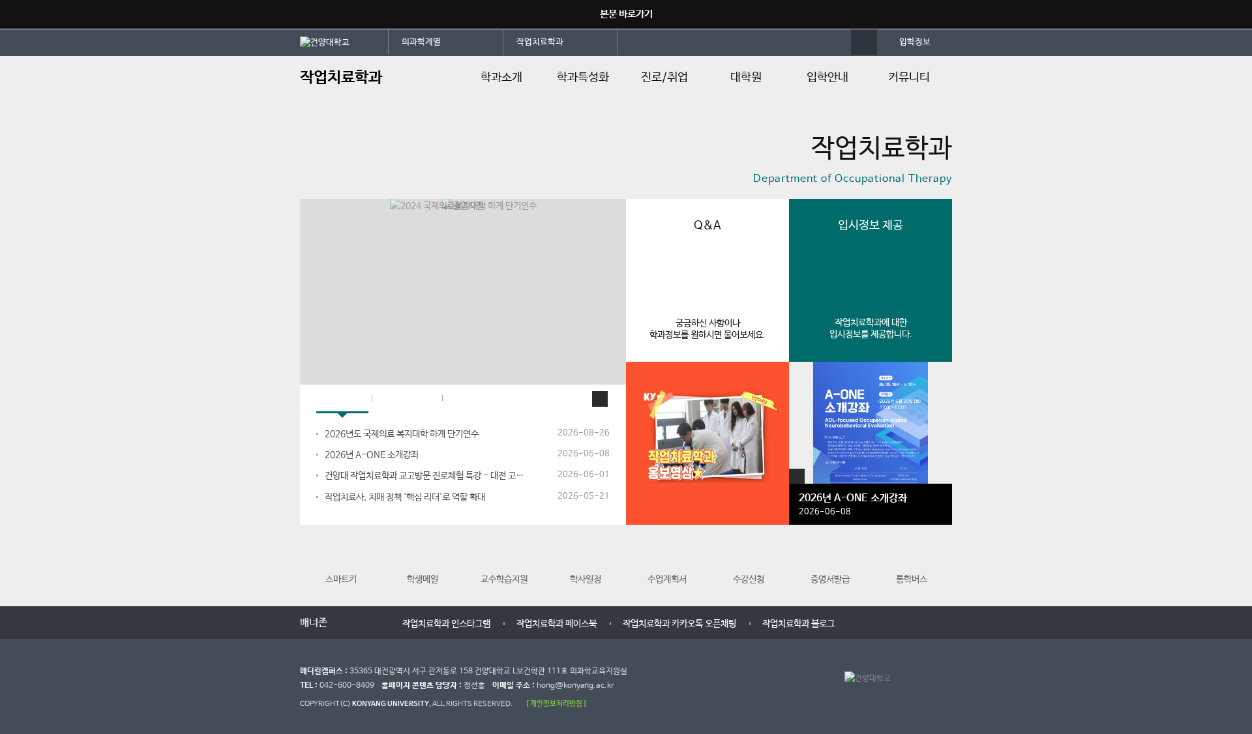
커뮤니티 (909, 77)
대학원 (746, 77)
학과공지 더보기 (600, 399)
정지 (306, 182)
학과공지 (342, 399)
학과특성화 (583, 77)
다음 (373, 621)
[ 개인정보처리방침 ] (556, 703)
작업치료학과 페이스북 (556, 624)
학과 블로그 (407, 399)
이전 (346, 621)
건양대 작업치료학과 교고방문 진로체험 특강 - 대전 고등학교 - (424, 476)
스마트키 (341, 579)
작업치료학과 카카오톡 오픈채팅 (679, 624)
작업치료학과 (539, 42)
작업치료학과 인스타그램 (446, 624)
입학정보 (915, 42)
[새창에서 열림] (344, 42)
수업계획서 (667, 579)
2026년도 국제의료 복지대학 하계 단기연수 (402, 434)
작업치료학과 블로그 (798, 624)
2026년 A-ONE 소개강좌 (372, 455)
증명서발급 (830, 579)
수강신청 (748, 579)
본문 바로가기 (626, 14)
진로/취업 (664, 77)
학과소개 (501, 77)
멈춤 (359, 621)
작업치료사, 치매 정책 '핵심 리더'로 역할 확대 (405, 497)
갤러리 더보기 (797, 476)
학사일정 (585, 579)
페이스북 (471, 399)
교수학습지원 (504, 579)
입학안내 (827, 77)
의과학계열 (421, 42)
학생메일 (422, 579)
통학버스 (911, 579)
